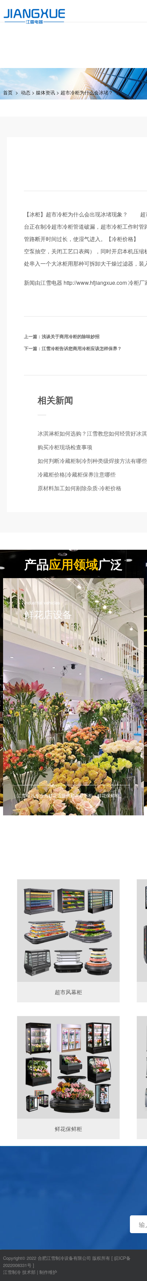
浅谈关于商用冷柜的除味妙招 (70, 336)
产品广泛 (73, 564)
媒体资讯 (45, 92)
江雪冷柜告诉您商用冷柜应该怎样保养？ (82, 348)
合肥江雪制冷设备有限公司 (64, 1258)
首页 (8, 92)
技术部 (29, 1272)
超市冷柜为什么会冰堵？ (87, 92)
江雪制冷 (12, 1272)
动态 (25, 92)
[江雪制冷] (34, 12)
